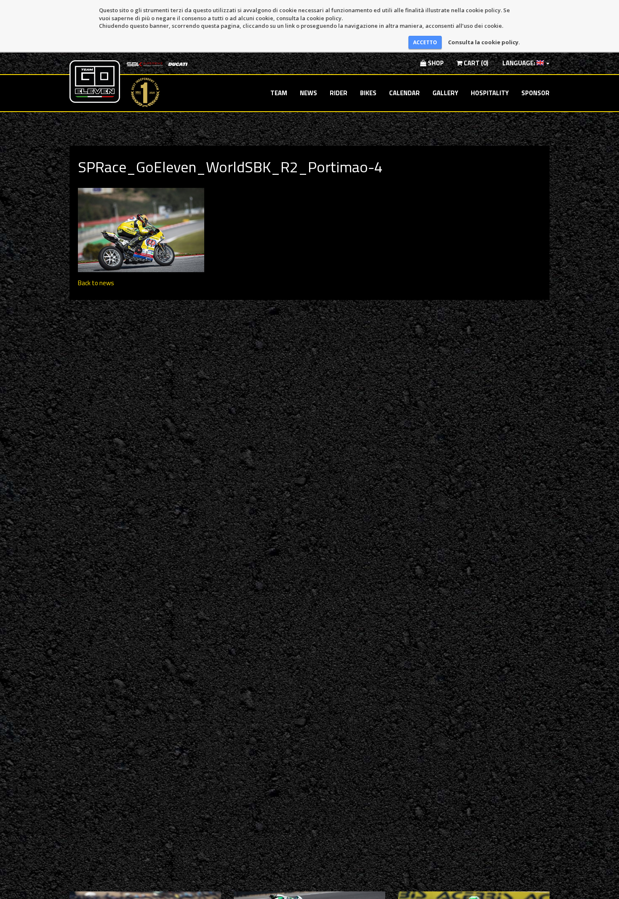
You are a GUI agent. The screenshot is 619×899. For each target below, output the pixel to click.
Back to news (96, 283)
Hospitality (490, 93)
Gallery (445, 93)
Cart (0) (475, 63)
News (308, 93)
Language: (518, 63)
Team (278, 93)
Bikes (368, 93)
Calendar (404, 93)
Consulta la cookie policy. (484, 42)
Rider (338, 93)
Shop (435, 63)
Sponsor (535, 93)
